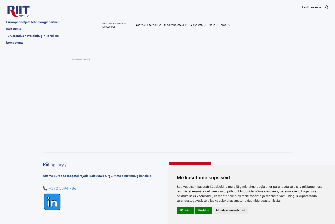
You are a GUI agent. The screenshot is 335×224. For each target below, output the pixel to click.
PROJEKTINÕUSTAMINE (175, 25)
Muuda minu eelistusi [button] (230, 210)
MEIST (212, 25)
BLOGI (224, 25)
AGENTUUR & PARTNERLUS (148, 25)
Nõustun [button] (185, 210)
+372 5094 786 (62, 188)
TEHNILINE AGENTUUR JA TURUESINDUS (114, 25)
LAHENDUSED (196, 25)
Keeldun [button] (203, 210)
